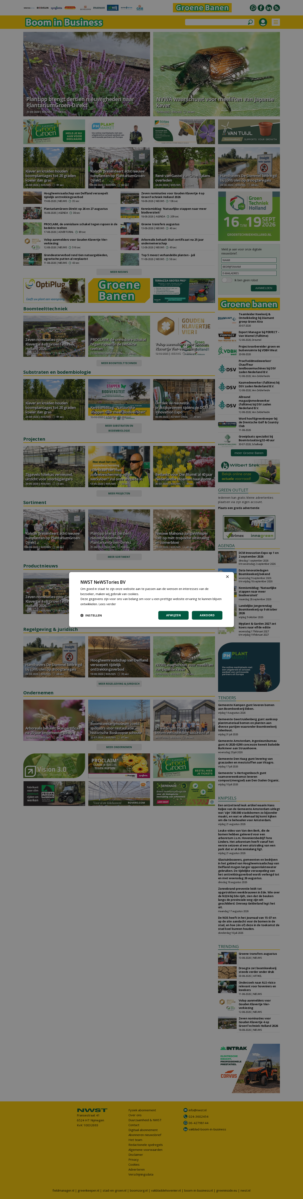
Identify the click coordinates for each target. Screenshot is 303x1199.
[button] (91, 615)
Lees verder (107, 604)
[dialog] (151, 599)
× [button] (227, 576)
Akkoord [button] (207, 615)
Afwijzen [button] (173, 615)
